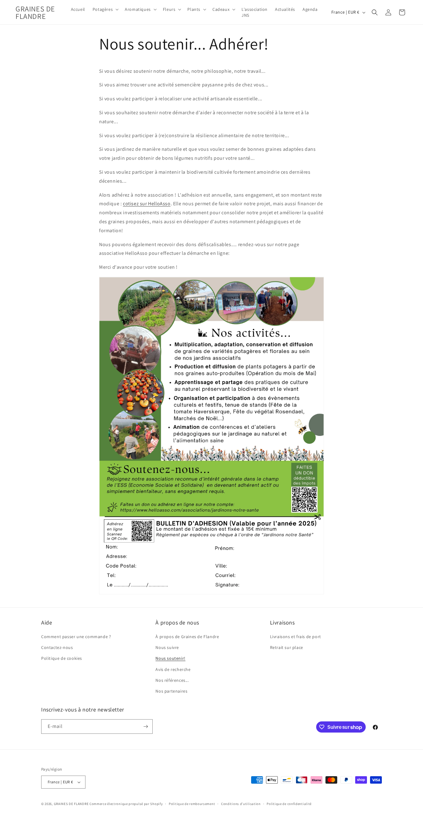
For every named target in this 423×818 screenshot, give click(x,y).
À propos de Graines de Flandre (187, 636)
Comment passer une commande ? (76, 636)
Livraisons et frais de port (295, 636)
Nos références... (172, 680)
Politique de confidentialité (289, 804)
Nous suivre (167, 647)
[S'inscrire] (145, 726)
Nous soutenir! (170, 658)
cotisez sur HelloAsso (147, 203)
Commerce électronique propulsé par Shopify (126, 804)
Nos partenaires (171, 691)
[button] (105, 9)
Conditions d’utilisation (241, 804)
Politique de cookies (61, 658)
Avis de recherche (172, 669)
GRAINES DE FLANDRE (71, 804)
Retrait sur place (286, 647)
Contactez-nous (57, 647)
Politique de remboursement (192, 804)
